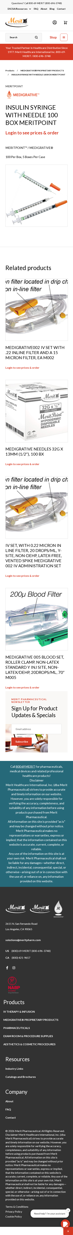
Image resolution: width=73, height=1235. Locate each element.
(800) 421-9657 (21, 957)
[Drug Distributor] (13, 985)
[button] (65, 22)
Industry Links (14, 1068)
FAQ (36, 8)
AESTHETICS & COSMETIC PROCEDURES (29, 1044)
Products (9, 70)
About (44, 8)
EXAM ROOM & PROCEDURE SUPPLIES (28, 1036)
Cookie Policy (13, 1216)
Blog (52, 8)
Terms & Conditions (16, 1206)
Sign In (55, 22)
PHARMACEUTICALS (16, 1027)
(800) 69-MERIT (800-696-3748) (31, 950)
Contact (61, 8)
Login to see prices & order (32, 132)
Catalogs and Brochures (20, 1076)
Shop (53, 37)
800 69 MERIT (25, 766)
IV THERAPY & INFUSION (19, 1011)
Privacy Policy (13, 1211)
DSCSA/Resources (18, 8)
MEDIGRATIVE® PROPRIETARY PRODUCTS (42, 70)
